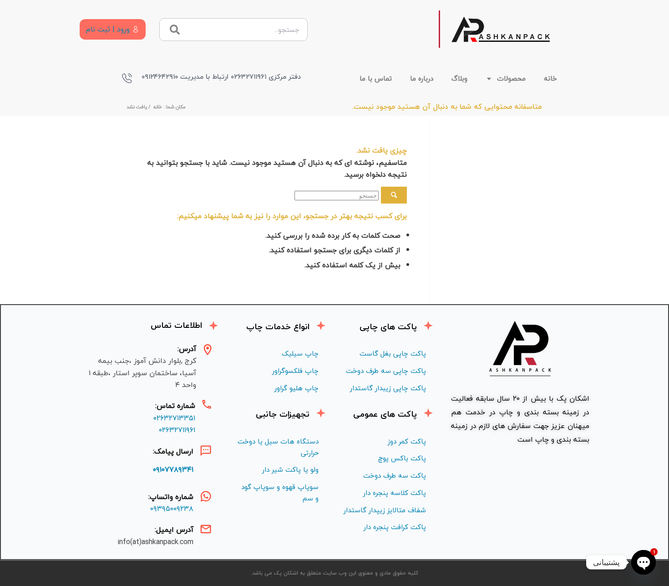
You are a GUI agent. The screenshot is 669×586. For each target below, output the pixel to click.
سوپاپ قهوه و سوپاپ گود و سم (280, 492)
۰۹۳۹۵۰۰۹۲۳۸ (171, 508)
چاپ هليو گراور (296, 388)
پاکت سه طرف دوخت (394, 475)
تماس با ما (376, 78)
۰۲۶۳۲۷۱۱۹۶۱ (177, 429)
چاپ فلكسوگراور (295, 371)
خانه (550, 78)
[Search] (174, 30)
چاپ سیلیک (300, 353)
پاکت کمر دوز (407, 441)
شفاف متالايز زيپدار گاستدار (385, 510)
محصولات (511, 78)
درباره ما (421, 78)
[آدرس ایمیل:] (205, 529)
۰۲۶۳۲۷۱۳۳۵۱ (174, 418)
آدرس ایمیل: (174, 529)
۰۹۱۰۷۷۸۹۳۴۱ (173, 469)
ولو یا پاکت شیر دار (290, 469)
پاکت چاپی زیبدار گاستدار (388, 388)
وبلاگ (459, 78)
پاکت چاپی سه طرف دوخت (386, 371)
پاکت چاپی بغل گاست (393, 353)
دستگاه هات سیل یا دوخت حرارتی (278, 447)
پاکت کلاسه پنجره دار (394, 493)
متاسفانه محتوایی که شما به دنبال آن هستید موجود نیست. (447, 106)
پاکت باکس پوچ (402, 458)
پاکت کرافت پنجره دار (395, 527)
